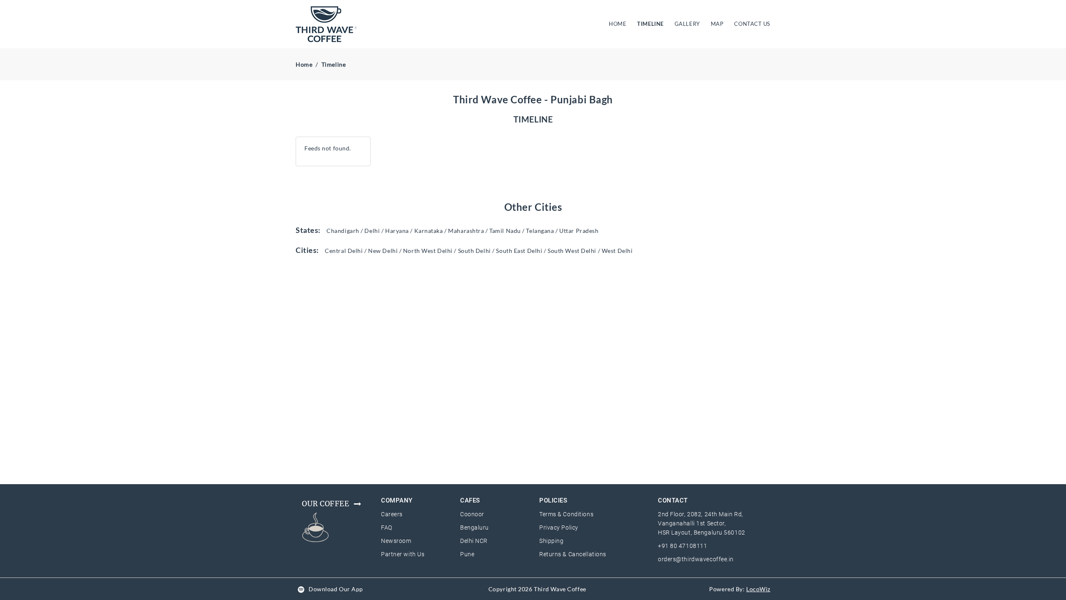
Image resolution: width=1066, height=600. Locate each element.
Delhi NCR (474, 541)
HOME (619, 23)
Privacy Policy (558, 527)
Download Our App (336, 588)
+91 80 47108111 (682, 545)
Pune (467, 554)
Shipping (551, 541)
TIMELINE (650, 23)
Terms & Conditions (566, 514)
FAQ (386, 527)
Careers (392, 514)
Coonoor (472, 514)
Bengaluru (474, 527)
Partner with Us (402, 554)
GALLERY (687, 23)
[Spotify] (301, 589)
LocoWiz (758, 588)
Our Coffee (325, 503)
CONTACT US (752, 23)
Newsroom (396, 541)
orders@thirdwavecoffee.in (696, 559)
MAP (717, 23)
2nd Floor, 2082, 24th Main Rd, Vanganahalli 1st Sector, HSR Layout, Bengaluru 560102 (701, 523)
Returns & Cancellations (572, 554)
